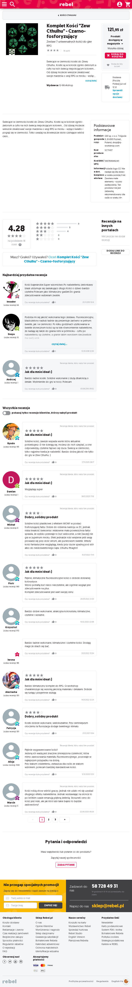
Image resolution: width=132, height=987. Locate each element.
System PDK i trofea (112, 929)
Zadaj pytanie (66, 865)
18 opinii (66, 51)
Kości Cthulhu (68, 15)
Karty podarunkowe (112, 926)
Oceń (56, 259)
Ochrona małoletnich (47, 947)
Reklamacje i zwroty (13, 929)
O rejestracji (9, 947)
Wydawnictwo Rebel (80, 926)
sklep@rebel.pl (108, 906)
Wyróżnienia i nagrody (48, 929)
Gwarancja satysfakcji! (47, 936)
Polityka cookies (110, 936)
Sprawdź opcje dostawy (118, 94)
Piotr (11, 583)
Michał (11, 524)
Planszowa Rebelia (78, 940)
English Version (77, 936)
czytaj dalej (90, 80)
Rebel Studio (75, 933)
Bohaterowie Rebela (46, 940)
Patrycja (11, 728)
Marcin (11, 802)
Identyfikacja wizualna (47, 951)
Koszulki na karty (77, 922)
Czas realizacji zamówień (16, 933)
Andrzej (11, 379)
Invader (11, 301)
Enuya (11, 334)
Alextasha (11, 692)
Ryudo (11, 443)
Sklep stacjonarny (45, 933)
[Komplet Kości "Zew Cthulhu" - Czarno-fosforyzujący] (22, 39)
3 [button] (55, 819)
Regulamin (102, 981)
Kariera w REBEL (110, 944)
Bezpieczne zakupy (13, 936)
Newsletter (107, 922)
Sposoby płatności (13, 940)
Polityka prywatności (81, 981)
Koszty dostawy (11, 922)
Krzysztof (11, 627)
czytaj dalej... (59, 344)
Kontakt (7, 926)
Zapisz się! (50, 905)
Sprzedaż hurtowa (78, 929)
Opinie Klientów (44, 926)
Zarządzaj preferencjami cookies (126, 980)
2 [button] (48, 819)
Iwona (11, 659)
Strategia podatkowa (113, 940)
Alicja (11, 761)
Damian (11, 491)
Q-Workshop (66, 85)
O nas (39, 922)
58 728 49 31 (105, 886)
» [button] (64, 819)
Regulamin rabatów (13, 944)
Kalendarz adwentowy (47, 944)
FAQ (5, 951)
